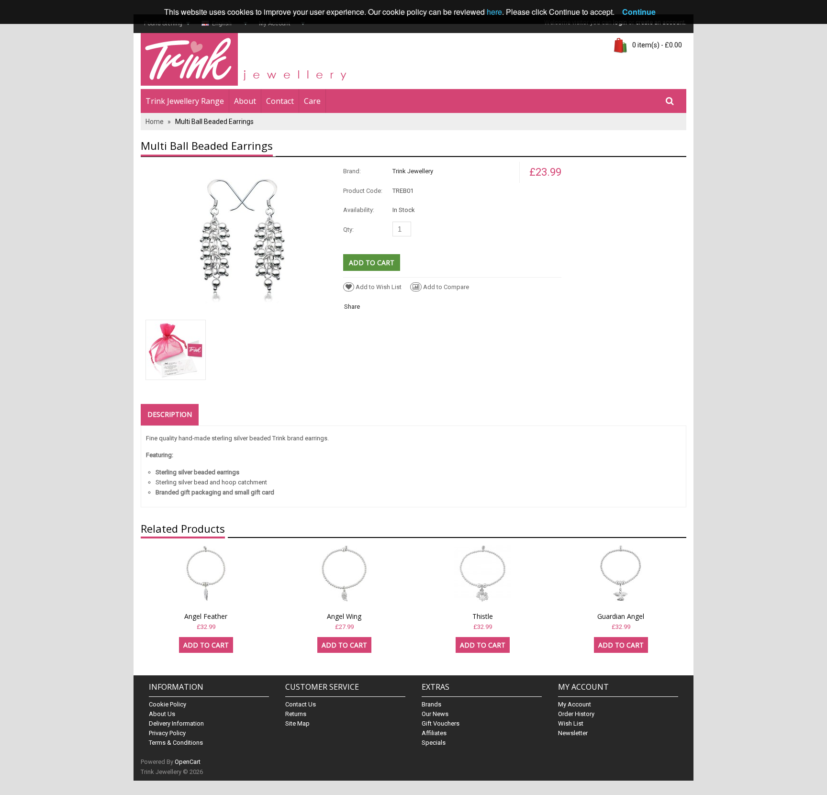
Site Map (297, 723)
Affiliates (434, 733)
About (245, 101)
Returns (295, 713)
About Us (162, 713)
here (494, 11)
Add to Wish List (379, 287)
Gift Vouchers (440, 723)
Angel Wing (344, 616)
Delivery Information (176, 723)
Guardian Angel (620, 616)
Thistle (482, 616)
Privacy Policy (167, 733)
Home (154, 121)
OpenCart (188, 761)
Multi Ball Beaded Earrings (214, 121)
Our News (435, 713)
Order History (576, 713)
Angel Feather (205, 616)
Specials (434, 742)
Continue (639, 11)
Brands (431, 704)
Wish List (570, 723)
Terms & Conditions (176, 742)
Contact (280, 101)
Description (169, 414)
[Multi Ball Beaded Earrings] (242, 237)
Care (312, 101)
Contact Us (300, 704)
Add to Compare (446, 287)
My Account (574, 704)
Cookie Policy (167, 704)
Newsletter (573, 733)
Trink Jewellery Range (184, 101)
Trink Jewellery (412, 171)
